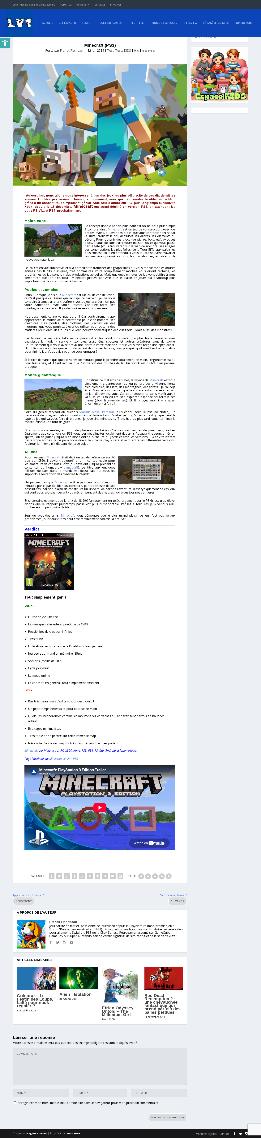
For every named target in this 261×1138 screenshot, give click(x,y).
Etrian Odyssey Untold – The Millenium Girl (117, 1011)
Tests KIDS (99, 4)
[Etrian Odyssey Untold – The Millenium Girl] (121, 984)
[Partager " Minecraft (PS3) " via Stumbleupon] (105, 876)
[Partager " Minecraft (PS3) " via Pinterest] (82, 876)
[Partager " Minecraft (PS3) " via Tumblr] (74, 876)
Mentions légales (206, 1134)
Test (110, 50)
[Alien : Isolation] (78, 978)
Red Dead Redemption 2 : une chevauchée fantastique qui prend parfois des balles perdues (162, 1004)
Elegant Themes (36, 1133)
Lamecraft (71, 467)
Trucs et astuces (164, 23)
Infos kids (116, 4)
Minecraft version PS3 (63, 759)
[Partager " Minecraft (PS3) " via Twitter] (59, 876)
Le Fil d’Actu (67, 23)
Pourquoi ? (82, 4)
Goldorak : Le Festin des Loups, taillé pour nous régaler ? (35, 1000)
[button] (5, 43)
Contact (224, 1134)
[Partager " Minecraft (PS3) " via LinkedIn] (90, 876)
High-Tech (138, 23)
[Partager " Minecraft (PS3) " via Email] (113, 876)
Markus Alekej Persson (96, 412)
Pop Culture (243, 23)
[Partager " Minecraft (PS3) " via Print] (120, 876)
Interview (190, 23)
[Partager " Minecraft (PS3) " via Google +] (67, 876)
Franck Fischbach (72, 50)
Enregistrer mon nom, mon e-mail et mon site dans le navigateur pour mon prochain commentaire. (88, 1103)
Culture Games (111, 23)
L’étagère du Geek (216, 23)
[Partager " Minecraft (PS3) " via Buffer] (97, 876)
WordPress (73, 1133)
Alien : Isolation (75, 994)
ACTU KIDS (66, 4)
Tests (86, 23)
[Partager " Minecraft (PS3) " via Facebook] (51, 876)
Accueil (47, 23)
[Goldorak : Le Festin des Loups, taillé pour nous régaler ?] (36, 978)
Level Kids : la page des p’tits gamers (34, 4)
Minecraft (83, 206)
